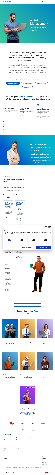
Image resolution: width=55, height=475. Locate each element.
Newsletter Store (44, 464)
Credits (17, 448)
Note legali (18, 441)
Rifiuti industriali (27, 87)
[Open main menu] (53, 2)
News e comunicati (7, 446)
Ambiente (43, 441)
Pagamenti (43, 460)
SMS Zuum (5, 458)
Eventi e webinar (6, 441)
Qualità (30, 439)
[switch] (21, 240)
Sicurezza (30, 441)
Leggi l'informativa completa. (14, 233)
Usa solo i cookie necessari (27, 247)
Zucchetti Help (44, 462)
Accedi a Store (48, 1)
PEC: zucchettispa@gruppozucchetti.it (36, 467)
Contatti (5, 448)
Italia (48, 472)
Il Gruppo (5, 439)
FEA (4, 456)
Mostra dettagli (46, 243)
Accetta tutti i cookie (43, 247)
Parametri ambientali (41, 83)
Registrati (43, 456)
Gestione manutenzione (13, 83)
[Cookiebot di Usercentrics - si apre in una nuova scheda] (46, 227)
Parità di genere (44, 439)
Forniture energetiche (27, 83)
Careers (5, 450)
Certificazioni (18, 446)
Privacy (17, 439)
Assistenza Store (44, 458)
